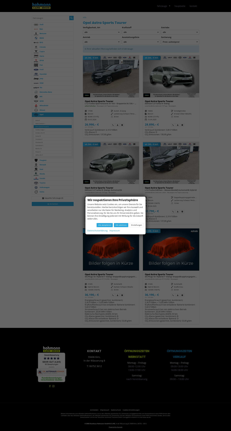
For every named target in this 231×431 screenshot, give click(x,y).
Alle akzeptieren (104, 225)
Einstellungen (136, 225)
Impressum (114, 230)
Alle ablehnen (121, 225)
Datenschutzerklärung (97, 230)
